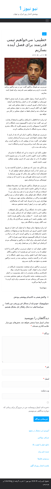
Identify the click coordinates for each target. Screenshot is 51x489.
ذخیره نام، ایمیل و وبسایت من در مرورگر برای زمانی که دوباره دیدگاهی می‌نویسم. (26, 409)
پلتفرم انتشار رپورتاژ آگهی (39, 465)
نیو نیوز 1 (28, 8)
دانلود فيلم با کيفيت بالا (41, 444)
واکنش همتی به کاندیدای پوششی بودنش (30, 297)
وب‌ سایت (45, 390)
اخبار (44, 34)
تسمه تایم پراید (43, 451)
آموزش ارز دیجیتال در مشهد (39, 430)
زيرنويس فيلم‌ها (43, 458)
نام (47, 367)
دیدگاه (45, 333)
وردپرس (46, 484)
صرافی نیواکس (43, 437)
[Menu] (47, 20)
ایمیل (46, 378)
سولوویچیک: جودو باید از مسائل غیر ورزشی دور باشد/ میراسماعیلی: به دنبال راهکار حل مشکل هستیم (27, 305)
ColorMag (8, 481)
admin (34, 55)
